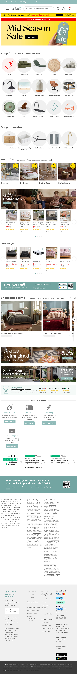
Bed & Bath (69, 74)
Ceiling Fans (39, 148)
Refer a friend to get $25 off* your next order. (24, 2)
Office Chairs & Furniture (50, 519)
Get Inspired (48, 423)
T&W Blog (45, 608)
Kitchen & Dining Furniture (34, 523)
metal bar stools (37, 544)
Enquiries (45, 611)
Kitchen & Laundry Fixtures (24, 149)
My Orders (30, 597)
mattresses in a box (32, 515)
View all (73, 298)
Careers (44, 602)
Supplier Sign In (32, 613)
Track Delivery (46, 625)
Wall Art (24, 95)
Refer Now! (39, 2)
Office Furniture (54, 95)
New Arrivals (54, 116)
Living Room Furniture (50, 499)
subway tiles (50, 574)
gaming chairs (55, 540)
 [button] (3, 222)
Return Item (46, 631)
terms (8, 489)
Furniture (24, 74)
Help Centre (45, 622)
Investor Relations (47, 614)
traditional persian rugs (50, 507)
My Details (30, 594)
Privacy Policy (9, 640)
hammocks (47, 555)
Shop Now (9, 422)
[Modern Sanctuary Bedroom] (21, 316)
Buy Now (29, 423)
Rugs (54, 74)
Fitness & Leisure (39, 116)
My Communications (32, 601)
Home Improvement (49, 564)
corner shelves (52, 538)
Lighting (9, 95)
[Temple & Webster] (16, 9)
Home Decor (39, 95)
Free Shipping (69, 116)
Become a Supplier (33, 610)
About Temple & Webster (47, 595)
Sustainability (46, 605)
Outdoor (39, 74)
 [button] (74, 222)
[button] (35, 236)
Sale (9, 74)
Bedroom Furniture (32, 499)
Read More (12, 446)
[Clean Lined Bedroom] (56, 316)
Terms (7, 632)
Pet (24, 116)
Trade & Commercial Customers (31, 618)
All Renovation (69, 148)
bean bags (47, 510)
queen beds (37, 509)
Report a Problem (47, 628)
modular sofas (52, 505)
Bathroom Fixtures (9, 148)
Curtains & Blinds (54, 148)
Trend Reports (46, 599)
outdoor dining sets (51, 552)
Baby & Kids (69, 95)
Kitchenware (9, 116)
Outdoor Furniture (49, 544)
